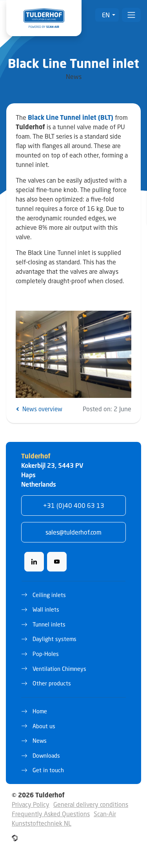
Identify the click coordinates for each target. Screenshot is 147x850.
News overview (41, 408)
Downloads (46, 755)
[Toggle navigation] (131, 15)
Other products (52, 683)
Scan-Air (105, 813)
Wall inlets (46, 609)
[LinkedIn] (34, 562)
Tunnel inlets (49, 624)
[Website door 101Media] (15, 838)
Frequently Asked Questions (51, 813)
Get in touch (48, 770)
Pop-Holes (46, 653)
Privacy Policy (30, 804)
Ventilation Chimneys (59, 668)
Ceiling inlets (49, 595)
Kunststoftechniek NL (41, 823)
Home (40, 711)
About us (44, 726)
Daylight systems (54, 639)
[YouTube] (57, 562)
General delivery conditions (90, 804)
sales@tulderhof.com (73, 532)
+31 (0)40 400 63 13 (73, 505)
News (40, 740)
